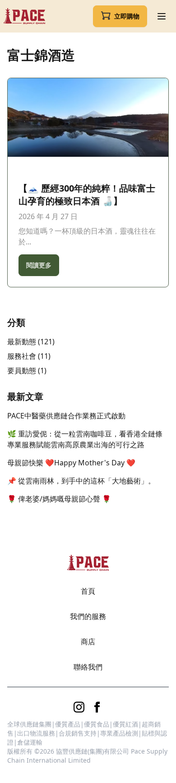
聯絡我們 (88, 667)
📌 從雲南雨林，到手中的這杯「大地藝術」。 (81, 481)
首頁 (88, 591)
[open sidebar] (161, 16)
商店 (88, 642)
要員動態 (21, 370)
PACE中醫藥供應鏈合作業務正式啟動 (66, 416)
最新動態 (21, 342)
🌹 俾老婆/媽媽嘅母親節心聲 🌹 (59, 499)
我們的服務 (88, 616)
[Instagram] (79, 707)
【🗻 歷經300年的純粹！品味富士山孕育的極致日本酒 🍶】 (87, 194)
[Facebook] (97, 707)
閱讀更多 (38, 265)
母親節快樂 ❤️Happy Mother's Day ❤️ (71, 463)
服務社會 (21, 356)
